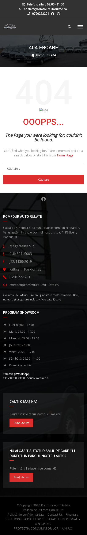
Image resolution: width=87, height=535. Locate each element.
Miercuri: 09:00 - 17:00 (23, 338)
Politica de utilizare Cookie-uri (43, 510)
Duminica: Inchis (19, 365)
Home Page (65, 155)
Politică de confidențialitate (26, 514)
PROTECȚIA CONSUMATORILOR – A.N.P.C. (43, 528)
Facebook (43, 199)
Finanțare (72, 514)
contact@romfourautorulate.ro (45, 9)
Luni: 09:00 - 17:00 (21, 325)
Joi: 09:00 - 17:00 (19, 345)
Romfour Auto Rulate (55, 505)
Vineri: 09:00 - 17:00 (21, 352)
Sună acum (21, 423)
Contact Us (55, 514)
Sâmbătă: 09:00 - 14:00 (24, 358)
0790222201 (40, 13)
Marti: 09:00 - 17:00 (21, 332)
